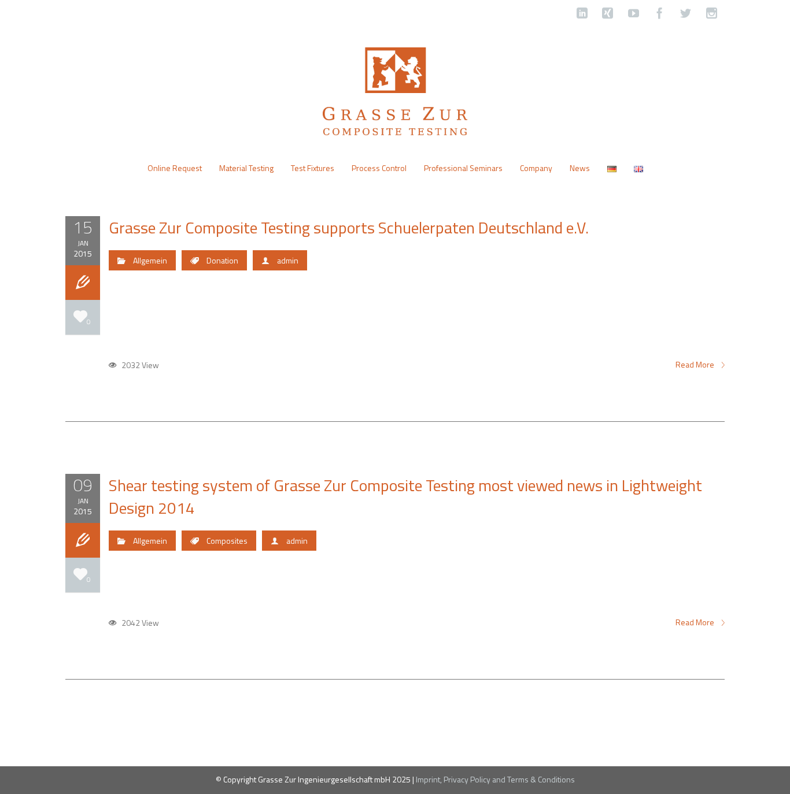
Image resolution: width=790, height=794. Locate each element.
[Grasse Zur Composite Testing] (395, 90)
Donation (222, 260)
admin (287, 260)
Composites (227, 541)
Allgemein (150, 260)
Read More (695, 365)
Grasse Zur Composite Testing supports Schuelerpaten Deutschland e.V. (349, 227)
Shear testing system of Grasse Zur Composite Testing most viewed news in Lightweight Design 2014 (405, 496)
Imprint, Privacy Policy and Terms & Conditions (495, 779)
